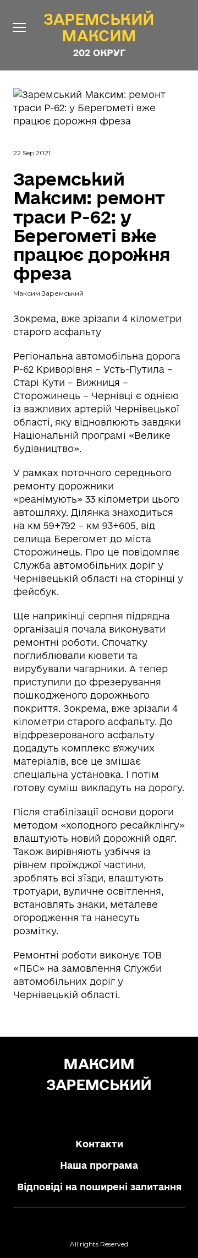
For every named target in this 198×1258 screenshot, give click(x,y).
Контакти (99, 1144)
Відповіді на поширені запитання (99, 1186)
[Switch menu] (19, 28)
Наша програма (99, 1165)
